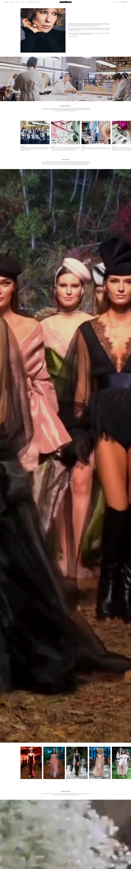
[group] (65, 136)
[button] (120, 2)
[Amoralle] (65, 2)
